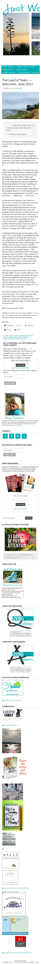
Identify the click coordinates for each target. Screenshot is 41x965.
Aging (16, 335)
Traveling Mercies (23, 72)
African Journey (30, 67)
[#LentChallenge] (20, 947)
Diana (20, 88)
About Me (11, 67)
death (20, 337)
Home (4, 67)
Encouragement (9, 338)
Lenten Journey (21, 69)
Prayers (36, 72)
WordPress (31, 962)
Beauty (5, 337)
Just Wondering (20, 10)
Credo (19, 67)
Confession (13, 337)
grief (17, 338)
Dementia (25, 337)
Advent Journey (8, 69)
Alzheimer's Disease (26, 335)
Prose (14, 962)
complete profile (17, 425)
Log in (36, 962)
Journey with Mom (8, 72)
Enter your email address (20, 360)
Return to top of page (20, 960)
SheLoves (23, 338)
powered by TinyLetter (20, 368)
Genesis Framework (23, 962)
